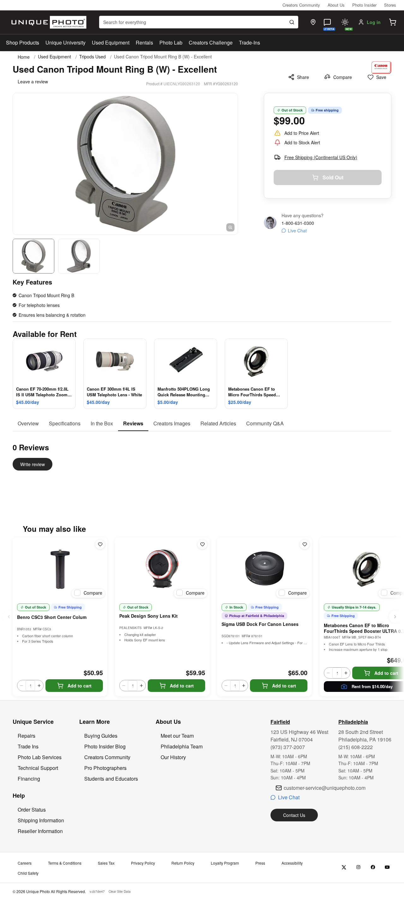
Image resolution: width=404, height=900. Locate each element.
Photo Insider (364, 5)
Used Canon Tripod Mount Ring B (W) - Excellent (163, 56)
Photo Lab (170, 42)
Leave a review (33, 81)
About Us (336, 5)
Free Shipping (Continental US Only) (320, 157)
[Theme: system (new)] (345, 22)
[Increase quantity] (39, 685)
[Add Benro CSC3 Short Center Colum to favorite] (100, 544)
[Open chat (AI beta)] (327, 22)
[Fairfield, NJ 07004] (313, 22)
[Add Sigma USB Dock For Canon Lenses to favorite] (304, 544)
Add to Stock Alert (302, 142)
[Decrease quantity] (21, 685)
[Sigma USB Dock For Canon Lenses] (264, 568)
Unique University (65, 42)
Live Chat (297, 230)
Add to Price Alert (301, 133)
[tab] (28, 424)
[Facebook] (373, 867)
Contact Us (294, 815)
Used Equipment (110, 42)
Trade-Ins (249, 42)
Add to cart (80, 685)
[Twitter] (344, 867)
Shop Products (22, 42)
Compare (342, 77)
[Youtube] (387, 867)
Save (381, 77)
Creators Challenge (211, 42)
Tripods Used (92, 56)
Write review (32, 464)
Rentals (144, 42)
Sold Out (333, 177)
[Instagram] (358, 867)
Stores (390, 5)
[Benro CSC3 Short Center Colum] (60, 568)
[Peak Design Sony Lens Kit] (162, 568)
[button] (392, 22)
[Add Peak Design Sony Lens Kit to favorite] (202, 544)
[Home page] (47, 22)
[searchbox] (198, 22)
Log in (374, 22)
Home (24, 57)
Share (303, 77)
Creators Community (301, 5)
